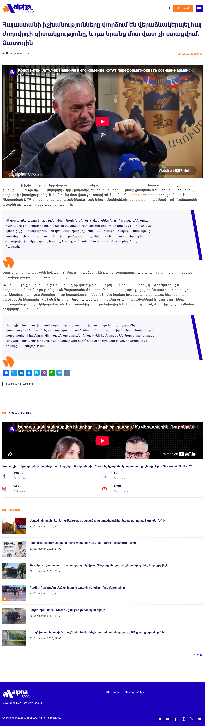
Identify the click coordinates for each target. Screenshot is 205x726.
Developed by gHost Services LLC (23, 702)
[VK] (67, 373)
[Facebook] (6, 373)
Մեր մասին (113, 692)
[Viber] (44, 373)
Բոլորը (197, 654)
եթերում (183, 8)
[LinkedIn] (21, 373)
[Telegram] (59, 373)
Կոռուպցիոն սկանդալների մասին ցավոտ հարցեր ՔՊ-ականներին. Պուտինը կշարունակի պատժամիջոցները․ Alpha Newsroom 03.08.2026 (97, 466)
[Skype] (36, 373)
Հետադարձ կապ (135, 692)
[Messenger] (29, 373)
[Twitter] (14, 373)
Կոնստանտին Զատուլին (19, 383)
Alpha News (137, 195)
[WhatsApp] (52, 373)
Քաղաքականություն (189, 53)
